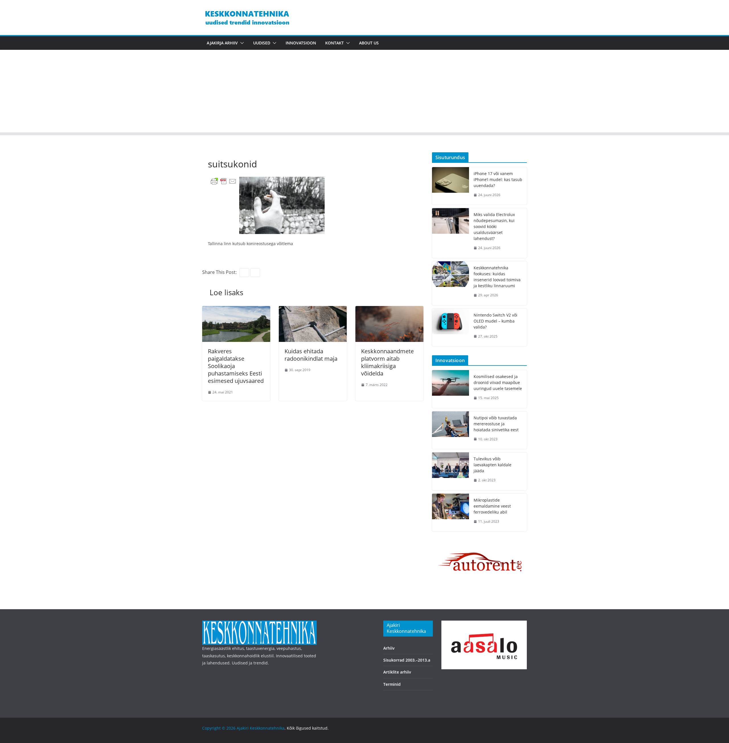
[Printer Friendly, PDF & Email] (223, 181)
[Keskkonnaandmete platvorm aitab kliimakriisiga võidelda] (389, 310)
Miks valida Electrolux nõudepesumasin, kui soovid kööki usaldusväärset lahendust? (494, 226)
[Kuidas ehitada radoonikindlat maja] (313, 310)
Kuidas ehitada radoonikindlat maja (310, 354)
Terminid (392, 684)
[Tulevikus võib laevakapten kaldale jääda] (450, 471)
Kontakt (334, 43)
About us (369, 43)
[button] (241, 43)
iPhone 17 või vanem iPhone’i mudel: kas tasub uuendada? (498, 179)
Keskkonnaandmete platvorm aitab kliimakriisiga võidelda (387, 362)
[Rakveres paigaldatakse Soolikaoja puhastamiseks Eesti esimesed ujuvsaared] (236, 310)
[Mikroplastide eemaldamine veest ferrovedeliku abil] (450, 512)
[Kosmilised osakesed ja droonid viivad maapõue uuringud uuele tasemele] (450, 389)
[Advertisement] (364, 92)
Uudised (261, 43)
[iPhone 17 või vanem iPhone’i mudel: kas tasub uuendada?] (450, 186)
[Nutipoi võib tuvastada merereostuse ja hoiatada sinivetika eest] (450, 430)
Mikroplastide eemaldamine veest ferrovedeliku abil (492, 506)
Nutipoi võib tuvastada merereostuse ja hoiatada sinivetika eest (496, 423)
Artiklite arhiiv (397, 672)
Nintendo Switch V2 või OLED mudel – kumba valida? (495, 321)
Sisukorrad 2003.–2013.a (406, 660)
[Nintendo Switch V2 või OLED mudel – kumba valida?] (450, 327)
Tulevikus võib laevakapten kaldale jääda (492, 464)
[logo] (259, 624)
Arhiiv (389, 648)
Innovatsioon (301, 43)
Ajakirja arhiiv (222, 43)
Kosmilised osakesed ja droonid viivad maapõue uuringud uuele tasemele (498, 382)
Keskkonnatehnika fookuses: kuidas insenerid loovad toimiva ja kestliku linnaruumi (497, 276)
